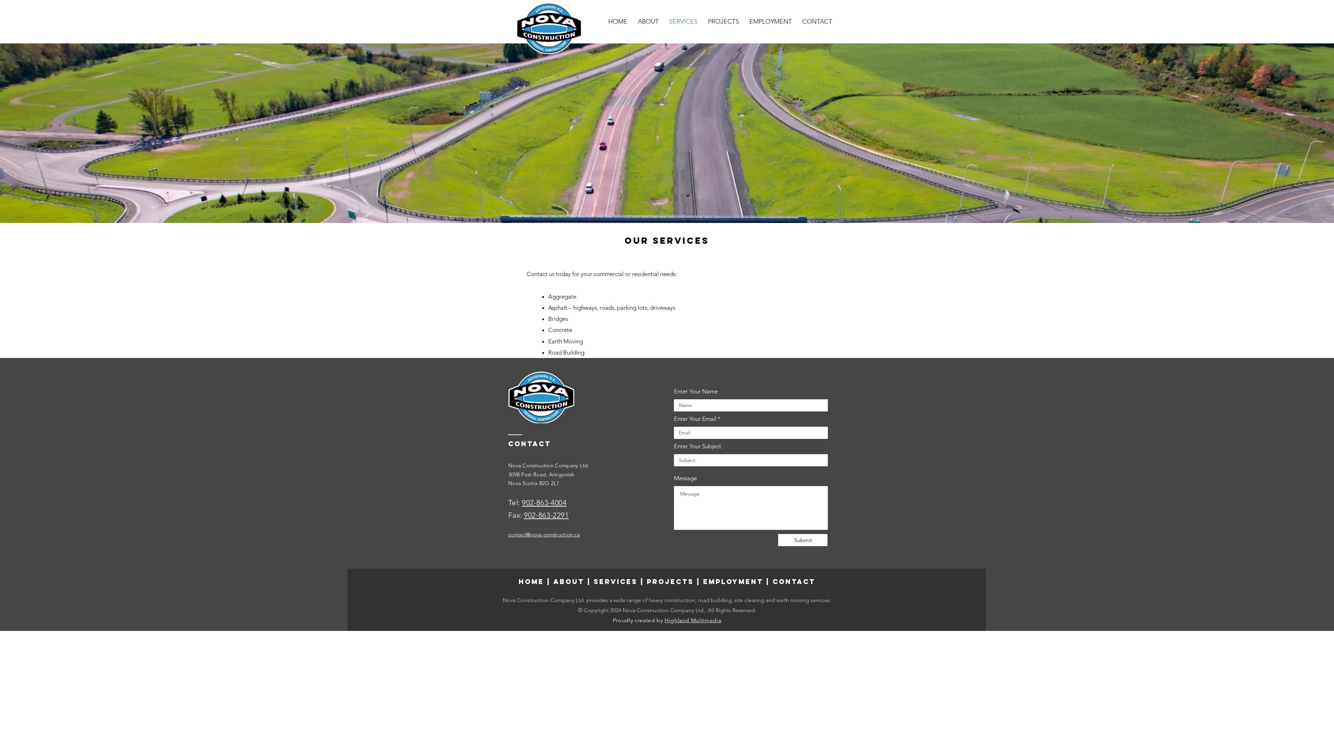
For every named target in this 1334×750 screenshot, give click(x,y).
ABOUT (568, 581)
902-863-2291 (546, 515)
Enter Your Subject (697, 446)
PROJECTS (670, 581)
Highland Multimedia (693, 620)
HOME (531, 581)
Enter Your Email (695, 419)
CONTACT (794, 581)
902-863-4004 (544, 502)
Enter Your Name (696, 391)
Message (685, 478)
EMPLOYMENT (733, 581)
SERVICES (615, 581)
